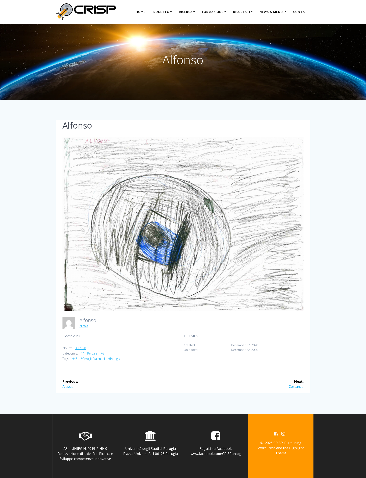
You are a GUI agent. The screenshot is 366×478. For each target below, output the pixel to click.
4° (82, 353)
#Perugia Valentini (93, 359)
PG (102, 353)
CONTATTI (302, 12)
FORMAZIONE (213, 12)
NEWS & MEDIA (271, 12)
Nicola (83, 326)
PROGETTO (160, 12)
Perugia (92, 353)
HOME (141, 12)
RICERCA (186, 12)
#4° (74, 359)
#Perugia (114, 359)
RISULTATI (241, 12)
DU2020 (80, 348)
